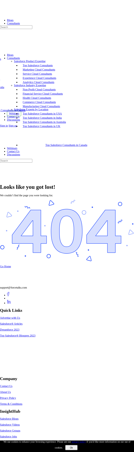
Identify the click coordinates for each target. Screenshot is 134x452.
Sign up (13, 125)
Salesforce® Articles (11, 323)
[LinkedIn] (9, 302)
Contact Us (13, 151)
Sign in (4, 125)
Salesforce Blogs (9, 418)
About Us (5, 392)
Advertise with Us (10, 317)
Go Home (5, 266)
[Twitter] (9, 298)
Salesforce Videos (10, 424)
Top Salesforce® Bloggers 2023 (17, 335)
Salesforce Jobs (8, 436)
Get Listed (9, 371)
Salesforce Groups (10, 430)
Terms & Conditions (11, 403)
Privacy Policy (8, 397)
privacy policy (79, 441)
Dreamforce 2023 (9, 329)
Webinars (12, 148)
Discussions (13, 154)
